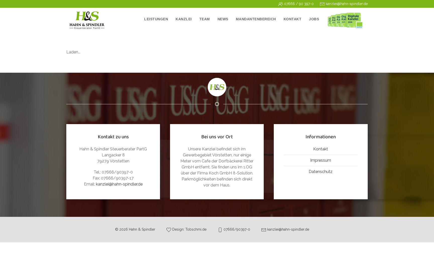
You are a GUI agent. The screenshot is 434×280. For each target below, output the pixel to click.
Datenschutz (321, 171)
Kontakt (320, 149)
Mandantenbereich (256, 19)
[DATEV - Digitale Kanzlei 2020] (345, 20)
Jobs (314, 19)
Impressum (320, 160)
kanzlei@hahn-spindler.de (119, 184)
